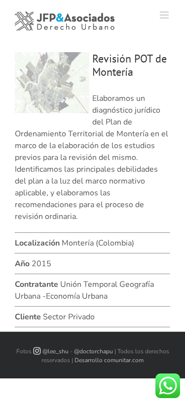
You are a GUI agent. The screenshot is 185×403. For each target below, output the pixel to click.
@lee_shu (55, 351)
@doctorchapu (93, 351)
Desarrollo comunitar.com (109, 360)
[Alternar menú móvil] (165, 15)
